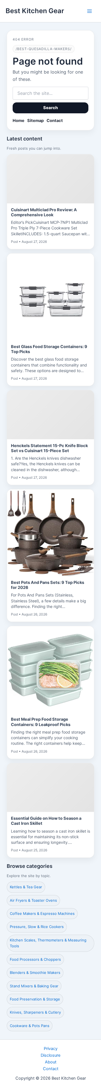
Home (18, 120)
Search (50, 107)
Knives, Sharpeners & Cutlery (35, 1012)
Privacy (51, 1048)
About (50, 1062)
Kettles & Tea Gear (26, 887)
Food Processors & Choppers (35, 959)
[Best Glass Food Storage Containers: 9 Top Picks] (50, 296)
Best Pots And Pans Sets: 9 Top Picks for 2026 (47, 585)
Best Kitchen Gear (35, 11)
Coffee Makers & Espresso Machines (42, 913)
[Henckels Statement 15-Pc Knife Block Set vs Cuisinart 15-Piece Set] (50, 414)
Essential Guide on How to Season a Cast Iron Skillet (46, 821)
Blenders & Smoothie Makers (35, 972)
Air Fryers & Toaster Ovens (33, 900)
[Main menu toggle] (89, 11)
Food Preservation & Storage (35, 999)
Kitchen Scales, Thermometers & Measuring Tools (48, 943)
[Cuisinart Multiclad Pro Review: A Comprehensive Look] (50, 178)
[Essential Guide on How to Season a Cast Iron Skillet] (50, 787)
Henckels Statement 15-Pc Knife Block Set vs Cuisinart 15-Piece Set (49, 448)
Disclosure (50, 1055)
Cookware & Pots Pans (29, 1025)
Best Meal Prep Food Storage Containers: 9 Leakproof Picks (40, 722)
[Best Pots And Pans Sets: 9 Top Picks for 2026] (50, 532)
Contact (55, 120)
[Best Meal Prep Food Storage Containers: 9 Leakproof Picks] (50, 669)
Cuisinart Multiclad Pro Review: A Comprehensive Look (44, 212)
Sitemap (35, 120)
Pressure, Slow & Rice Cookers (37, 926)
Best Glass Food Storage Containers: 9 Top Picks (49, 349)
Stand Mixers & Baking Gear (34, 986)
